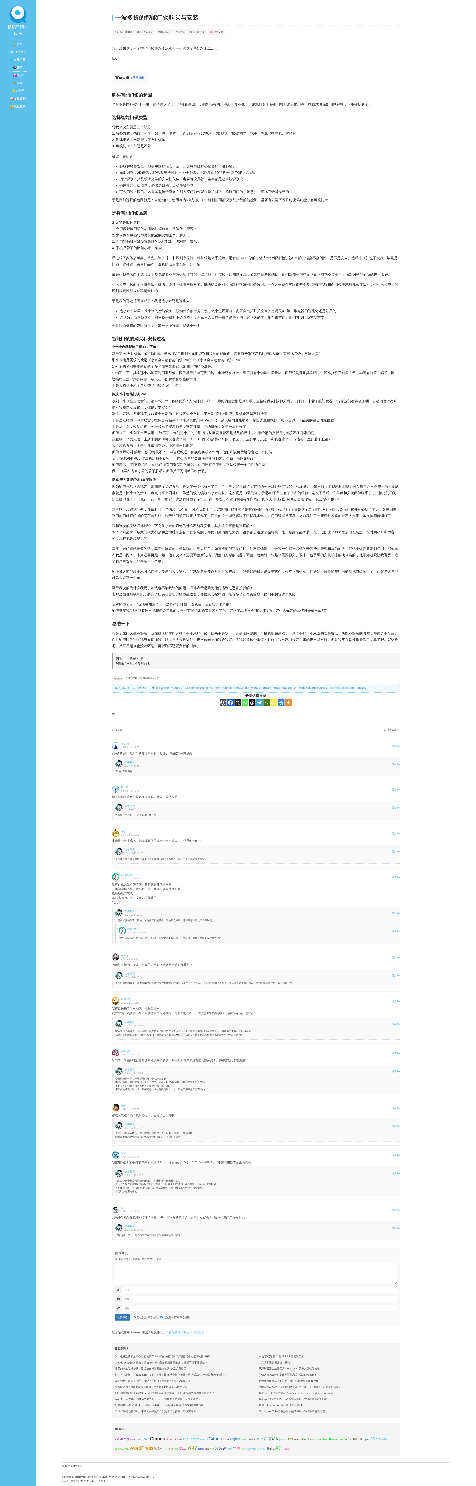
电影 (207, 1449)
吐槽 (170, 1448)
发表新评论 (392, 730)
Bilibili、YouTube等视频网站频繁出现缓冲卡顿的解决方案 (292, 1411)
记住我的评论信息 (147, 1317)
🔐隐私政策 (18, 106)
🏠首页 (18, 44)
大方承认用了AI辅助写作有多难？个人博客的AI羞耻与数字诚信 (151, 1386)
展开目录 (138, 77)
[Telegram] (259, 702)
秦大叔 (125, 743)
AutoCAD (134, 1439)
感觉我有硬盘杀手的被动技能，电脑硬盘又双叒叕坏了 (290, 1380)
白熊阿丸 (126, 999)
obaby (124, 955)
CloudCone (174, 1439)
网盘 (236, 1448)
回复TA (395, 745)
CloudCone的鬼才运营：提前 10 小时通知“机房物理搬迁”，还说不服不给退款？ (161, 1362)
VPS (376, 1438)
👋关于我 (18, 90)
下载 (165, 1449)
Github (215, 1438)
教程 (191, 1448)
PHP (259, 1439)
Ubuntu (355, 1438)
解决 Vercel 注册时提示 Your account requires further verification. (297, 1393)
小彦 (123, 831)
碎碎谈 (167, 32)
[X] (237, 702)
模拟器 (201, 1449)
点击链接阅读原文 (341, 688)
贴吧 (243, 1449)
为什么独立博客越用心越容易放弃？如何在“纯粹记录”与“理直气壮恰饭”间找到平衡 (162, 1356)
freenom (204, 1439)
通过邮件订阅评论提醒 (177, 1317)
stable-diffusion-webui (332, 1439)
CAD (146, 1439)
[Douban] (266, 702)
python (283, 1439)
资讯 (270, 1448)
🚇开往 (18, 67)
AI (117, 1438)
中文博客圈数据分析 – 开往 (274, 1362)
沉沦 (123, 1153)
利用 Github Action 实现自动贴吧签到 (280, 1405)
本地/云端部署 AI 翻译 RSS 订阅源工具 (281, 1356)
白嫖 (212, 1449)
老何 (123, 1105)
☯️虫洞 (18, 75)
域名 (176, 1449)
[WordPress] (223, 702)
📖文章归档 (18, 98)
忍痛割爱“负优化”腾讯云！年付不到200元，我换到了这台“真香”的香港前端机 (159, 1405)
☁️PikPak (16, 52)
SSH (296, 1439)
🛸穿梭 (18, 83)
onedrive (251, 1439)
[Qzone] (281, 702)
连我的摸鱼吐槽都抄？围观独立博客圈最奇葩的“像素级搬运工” (151, 1368)
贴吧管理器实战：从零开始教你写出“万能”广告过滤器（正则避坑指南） (300, 1386)
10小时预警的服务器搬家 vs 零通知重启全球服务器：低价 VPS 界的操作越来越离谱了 (164, 1393)
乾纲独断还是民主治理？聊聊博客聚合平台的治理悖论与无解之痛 (152, 1380)
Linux (226, 1439)
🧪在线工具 (18, 59)
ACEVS (125, 1050)
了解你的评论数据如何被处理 (185, 1332)
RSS (290, 1439)
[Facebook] (230, 702)
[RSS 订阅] (15, 34)
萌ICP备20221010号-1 (142, 1477)
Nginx (235, 1439)
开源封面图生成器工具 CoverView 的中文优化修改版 (289, 1368)
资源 (262, 1448)
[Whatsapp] (245, 702)
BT (140, 1439)
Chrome (158, 1438)
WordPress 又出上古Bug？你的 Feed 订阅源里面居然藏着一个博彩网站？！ (159, 1399)
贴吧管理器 (252, 1448)
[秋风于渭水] (18, 14)
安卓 (182, 1448)
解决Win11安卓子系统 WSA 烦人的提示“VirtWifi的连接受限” (293, 1399)
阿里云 (287, 1449)
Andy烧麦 (126, 874)
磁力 (230, 1449)
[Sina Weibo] (274, 702)
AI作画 (124, 1439)
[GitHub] (20, 34)
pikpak (271, 1438)
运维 (278, 1448)
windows (122, 1448)
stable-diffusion (307, 1439)
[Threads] (252, 702)
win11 (386, 1439)
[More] (288, 702)
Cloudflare (191, 1439)
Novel (243, 1439)
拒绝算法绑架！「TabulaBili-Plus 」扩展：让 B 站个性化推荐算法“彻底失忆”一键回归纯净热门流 (170, 1374)
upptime (366, 1439)
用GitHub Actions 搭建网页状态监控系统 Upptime (287, 1374)
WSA (158, 1448)
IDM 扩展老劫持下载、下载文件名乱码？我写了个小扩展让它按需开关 (155, 1411)
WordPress (141, 1448)
